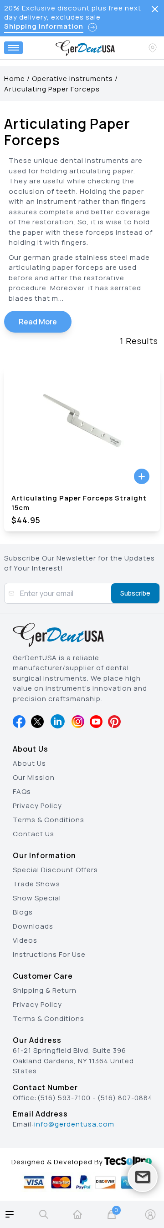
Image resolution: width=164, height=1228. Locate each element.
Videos (25, 940)
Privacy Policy (37, 805)
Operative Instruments (72, 78)
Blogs (23, 912)
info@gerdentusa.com (74, 1124)
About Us (29, 763)
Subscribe (135, 593)
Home (14, 78)
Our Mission (34, 777)
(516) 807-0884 (125, 1097)
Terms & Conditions (48, 819)
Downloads (33, 926)
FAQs (22, 791)
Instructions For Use (49, 954)
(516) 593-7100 (64, 1097)
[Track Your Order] (153, 47)
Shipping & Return (45, 990)
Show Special (37, 897)
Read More (38, 322)
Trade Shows (36, 883)
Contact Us (33, 833)
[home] (77, 1214)
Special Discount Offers (55, 869)
